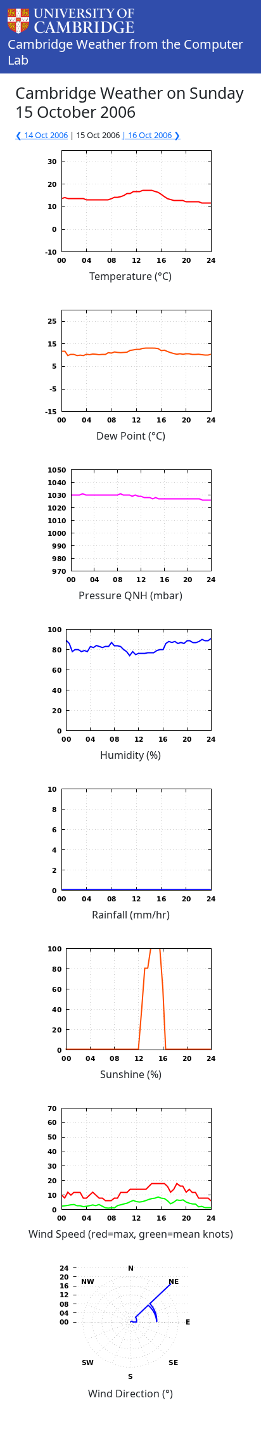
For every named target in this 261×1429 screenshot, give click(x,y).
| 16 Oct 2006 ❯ (151, 135)
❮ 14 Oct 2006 (41, 135)
